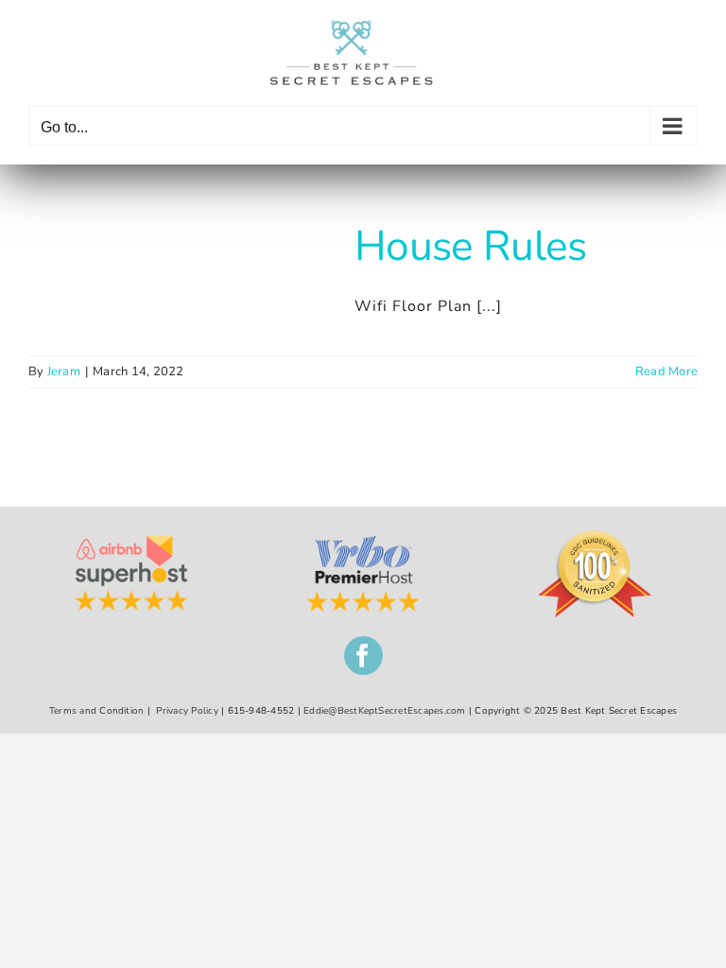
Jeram (63, 371)
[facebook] (363, 655)
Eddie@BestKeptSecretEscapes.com (384, 710)
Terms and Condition (97, 710)
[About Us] (363, 543)
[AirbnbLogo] (131, 543)
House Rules (470, 246)
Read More (666, 371)
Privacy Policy (186, 710)
